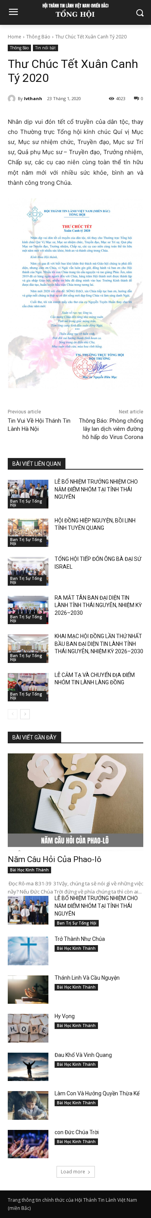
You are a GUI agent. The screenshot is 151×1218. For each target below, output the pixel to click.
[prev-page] (12, 714)
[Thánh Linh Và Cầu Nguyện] (28, 989)
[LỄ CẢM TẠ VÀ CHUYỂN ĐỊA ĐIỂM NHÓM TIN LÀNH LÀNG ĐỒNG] (28, 687)
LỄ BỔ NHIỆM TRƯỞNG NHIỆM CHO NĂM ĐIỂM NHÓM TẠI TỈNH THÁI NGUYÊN (96, 489)
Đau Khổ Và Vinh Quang (84, 1055)
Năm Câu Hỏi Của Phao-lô (54, 859)
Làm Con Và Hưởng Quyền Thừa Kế (97, 1093)
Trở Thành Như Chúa (80, 939)
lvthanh (33, 98)
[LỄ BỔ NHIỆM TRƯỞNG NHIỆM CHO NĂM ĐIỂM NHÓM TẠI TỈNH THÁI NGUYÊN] (28, 494)
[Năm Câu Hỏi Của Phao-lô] (75, 802)
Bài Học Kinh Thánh (29, 870)
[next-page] (25, 714)
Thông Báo (38, 36)
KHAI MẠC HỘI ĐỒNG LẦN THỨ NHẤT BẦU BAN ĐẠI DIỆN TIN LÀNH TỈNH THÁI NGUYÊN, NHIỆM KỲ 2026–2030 (99, 643)
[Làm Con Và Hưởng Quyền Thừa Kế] (28, 1105)
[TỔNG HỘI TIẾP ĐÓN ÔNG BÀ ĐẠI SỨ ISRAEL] (28, 571)
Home (14, 36)
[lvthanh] (13, 98)
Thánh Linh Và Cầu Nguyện (87, 978)
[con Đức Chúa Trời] (28, 1144)
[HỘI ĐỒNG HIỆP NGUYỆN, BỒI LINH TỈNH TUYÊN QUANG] (28, 533)
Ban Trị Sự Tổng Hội (26, 503)
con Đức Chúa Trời (77, 1132)
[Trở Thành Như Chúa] (28, 951)
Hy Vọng (65, 1016)
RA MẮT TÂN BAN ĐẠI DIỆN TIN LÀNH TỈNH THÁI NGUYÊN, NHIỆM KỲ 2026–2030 (98, 605)
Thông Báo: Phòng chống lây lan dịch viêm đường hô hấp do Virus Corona (111, 429)
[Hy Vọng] (28, 1028)
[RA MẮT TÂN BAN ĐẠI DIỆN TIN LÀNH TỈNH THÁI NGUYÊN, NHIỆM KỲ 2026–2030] (28, 610)
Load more (73, 1171)
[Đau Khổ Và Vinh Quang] (28, 1067)
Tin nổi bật (45, 47)
